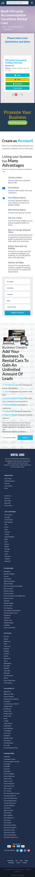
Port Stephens (8, 608)
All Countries (8, 515)
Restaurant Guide (9, 830)
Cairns (6, 661)
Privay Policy (8, 505)
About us (7, 498)
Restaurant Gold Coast (11, 837)
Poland (6, 546)
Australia (7, 517)
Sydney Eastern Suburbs (11, 699)
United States (8, 519)
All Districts (7, 691)
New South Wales (9, 574)
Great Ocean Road (9, 627)
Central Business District (11, 704)
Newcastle (7, 658)
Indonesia (7, 556)
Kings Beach (7, 726)
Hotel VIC (7, 769)
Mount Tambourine (9, 680)
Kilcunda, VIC (8, 29)
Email (18, 75)
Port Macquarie (8, 675)
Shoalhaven (7, 615)
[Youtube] (29, 850)
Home (4, 27)
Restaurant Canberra (10, 827)
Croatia (6, 534)
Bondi (5, 718)
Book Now (18, 84)
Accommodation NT (10, 796)
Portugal (7, 549)
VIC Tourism (7, 791)
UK (16, 860)
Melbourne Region (9, 581)
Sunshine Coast (8, 598)
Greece (6, 544)
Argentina (7, 561)
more (19, 94)
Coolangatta (7, 731)
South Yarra (7, 740)
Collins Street (8, 723)
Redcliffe (6, 668)
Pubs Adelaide (8, 815)
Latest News (8, 486)
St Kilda (6, 721)
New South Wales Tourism (12, 793)
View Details (17, 88)
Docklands (7, 735)
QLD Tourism (8, 788)
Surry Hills (7, 745)
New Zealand (8, 522)
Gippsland (7, 618)
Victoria (6, 576)
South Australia (8, 593)
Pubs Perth (7, 820)
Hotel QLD (7, 764)
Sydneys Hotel (8, 781)
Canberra (6, 653)
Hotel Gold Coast (9, 786)
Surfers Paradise (9, 696)
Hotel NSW (7, 771)
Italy (5, 524)
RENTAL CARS (17, 455)
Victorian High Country (11, 613)
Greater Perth (8, 605)
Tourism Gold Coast (10, 803)
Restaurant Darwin (9, 832)
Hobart (6, 678)
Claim (18, 79)
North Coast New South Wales (13, 586)
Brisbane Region (9, 603)
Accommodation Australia (11, 761)
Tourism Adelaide (9, 805)
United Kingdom (9, 537)
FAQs (6, 488)
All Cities (6, 636)
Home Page (7, 478)
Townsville (7, 670)
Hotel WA (7, 766)
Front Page (7, 500)
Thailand (7, 559)
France (6, 527)
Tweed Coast (8, 620)
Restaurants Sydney (10, 825)
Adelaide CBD (8, 706)
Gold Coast (7, 646)
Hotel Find (7, 756)
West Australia (8, 588)
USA (21, 860)
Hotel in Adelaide (9, 774)
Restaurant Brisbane (10, 835)
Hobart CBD (7, 716)
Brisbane (6, 648)
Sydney (6, 639)
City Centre (7, 733)
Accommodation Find (10, 800)
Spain (6, 529)
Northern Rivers (8, 591)
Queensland (7, 579)
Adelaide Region (9, 622)
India (5, 541)
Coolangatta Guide (9, 759)
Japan (6, 554)
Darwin (6, 656)
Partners (7, 483)
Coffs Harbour (8, 683)
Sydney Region (8, 583)
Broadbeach (7, 709)
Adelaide (6, 651)
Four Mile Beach (8, 743)
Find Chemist (8, 813)
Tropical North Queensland (12, 610)
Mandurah (7, 673)
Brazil (6, 539)
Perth (5, 644)
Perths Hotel (8, 778)
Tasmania (6, 601)
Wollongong (7, 663)
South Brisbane (8, 728)
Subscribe (7, 503)
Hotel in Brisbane (9, 783)
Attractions (7, 808)
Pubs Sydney (8, 822)
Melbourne (7, 641)
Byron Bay (7, 666)
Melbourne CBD (8, 694)
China (18, 862)
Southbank (7, 701)
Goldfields (7, 625)
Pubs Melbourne (9, 818)
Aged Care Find (8, 810)
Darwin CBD (7, 711)
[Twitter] (21, 850)
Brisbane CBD (8, 713)
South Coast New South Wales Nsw (14, 596)
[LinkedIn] (17, 850)
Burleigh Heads (8, 738)
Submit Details (17, 313)
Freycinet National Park (11, 748)
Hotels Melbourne (9, 776)
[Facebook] (25, 850)
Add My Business (17, 122)
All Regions (7, 571)
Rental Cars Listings (17, 875)
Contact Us (7, 496)
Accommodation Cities (15, 27)
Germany (7, 532)
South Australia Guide (10, 798)
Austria (6, 551)
